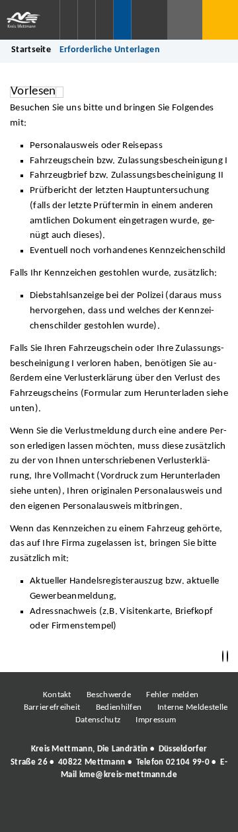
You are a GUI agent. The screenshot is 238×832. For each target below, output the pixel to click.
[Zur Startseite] (30, 20)
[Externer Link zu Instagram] (58, 811)
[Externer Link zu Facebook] (28, 811)
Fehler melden (172, 695)
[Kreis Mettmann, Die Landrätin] (119, 762)
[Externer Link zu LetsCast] (207, 811)
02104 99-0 (188, 762)
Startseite (31, 50)
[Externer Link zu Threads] (88, 811)
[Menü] (220, 20)
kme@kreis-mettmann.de (128, 775)
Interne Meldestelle (192, 707)
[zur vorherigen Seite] (222, 656)
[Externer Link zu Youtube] (147, 811)
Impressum (156, 720)
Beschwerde (109, 695)
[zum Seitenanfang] (227, 656)
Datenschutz (97, 720)
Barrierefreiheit (52, 707)
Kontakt (57, 695)
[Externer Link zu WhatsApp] (177, 811)
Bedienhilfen (119, 707)
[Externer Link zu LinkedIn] (117, 811)
